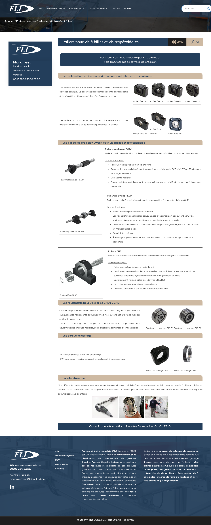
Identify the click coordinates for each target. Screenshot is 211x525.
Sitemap (59, 468)
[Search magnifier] (208, 8)
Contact (129, 9)
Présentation (54, 9)
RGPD (58, 451)
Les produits (76, 9)
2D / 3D (116, 9)
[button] (55, 8)
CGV (57, 460)
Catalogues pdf (98, 9)
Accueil (9, 21)
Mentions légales (64, 455)
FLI (40, 9)
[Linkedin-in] (12, 487)
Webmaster (61, 464)
